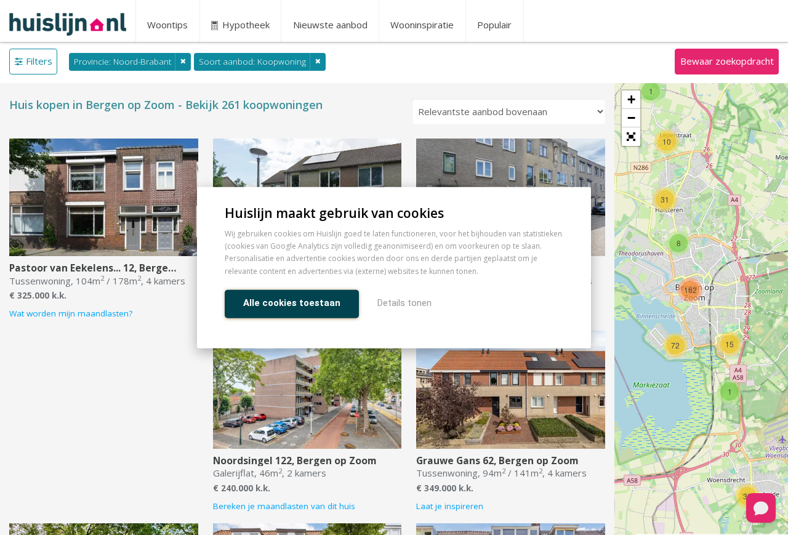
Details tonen (404, 302)
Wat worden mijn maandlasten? (70, 313)
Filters (39, 61)
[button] (631, 136)
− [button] (631, 118)
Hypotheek (245, 24)
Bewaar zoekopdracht (727, 61)
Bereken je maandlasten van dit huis (284, 506)
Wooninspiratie (422, 24)
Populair (494, 24)
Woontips (167, 24)
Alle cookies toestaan (291, 302)
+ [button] (631, 99)
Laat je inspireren (449, 506)
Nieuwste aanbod (330, 24)
